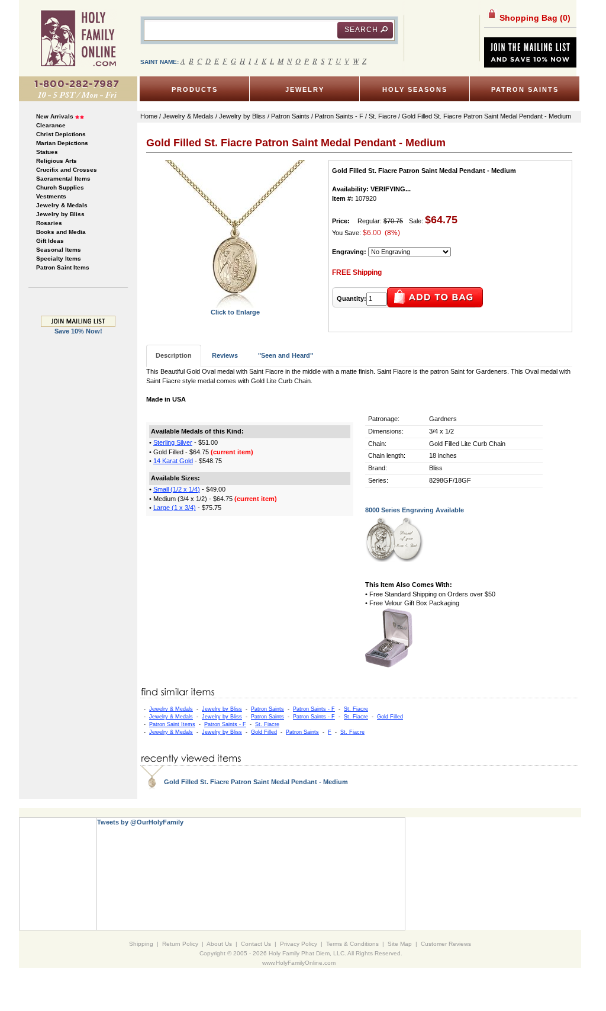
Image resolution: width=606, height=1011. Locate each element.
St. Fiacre (356, 709)
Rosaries (49, 223)
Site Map (400, 944)
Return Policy (180, 944)
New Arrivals (54, 116)
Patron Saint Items (62, 267)
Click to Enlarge (235, 312)
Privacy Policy (298, 944)
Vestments (51, 196)
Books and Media (61, 232)
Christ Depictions (61, 134)
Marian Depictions (62, 143)
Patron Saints (267, 709)
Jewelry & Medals (62, 205)
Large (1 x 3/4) (174, 507)
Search (361, 29)
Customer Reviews (446, 944)
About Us (219, 944)
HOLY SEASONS (414, 89)
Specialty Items (58, 258)
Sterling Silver (172, 442)
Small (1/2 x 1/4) (176, 489)
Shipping (141, 944)
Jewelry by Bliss (60, 214)
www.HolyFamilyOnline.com (299, 962)
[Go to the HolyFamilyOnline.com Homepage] (78, 37)
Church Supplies (60, 187)
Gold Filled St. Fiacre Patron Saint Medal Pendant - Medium (256, 781)
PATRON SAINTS (525, 89)
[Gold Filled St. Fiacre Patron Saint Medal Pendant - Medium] (235, 233)
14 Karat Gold (173, 460)
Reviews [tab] (225, 355)
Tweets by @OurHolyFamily (140, 822)
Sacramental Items (63, 178)
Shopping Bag (533, 18)
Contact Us (256, 944)
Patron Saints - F (314, 709)
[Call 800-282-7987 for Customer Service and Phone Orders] (78, 88)
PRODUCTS (195, 89)
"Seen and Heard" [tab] (285, 355)
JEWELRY (304, 89)
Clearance (51, 125)
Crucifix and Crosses (66, 169)
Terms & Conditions (352, 944)
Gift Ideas (50, 240)
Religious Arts (56, 161)
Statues (47, 152)
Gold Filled (390, 717)
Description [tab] (174, 355)
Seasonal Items (58, 249)
